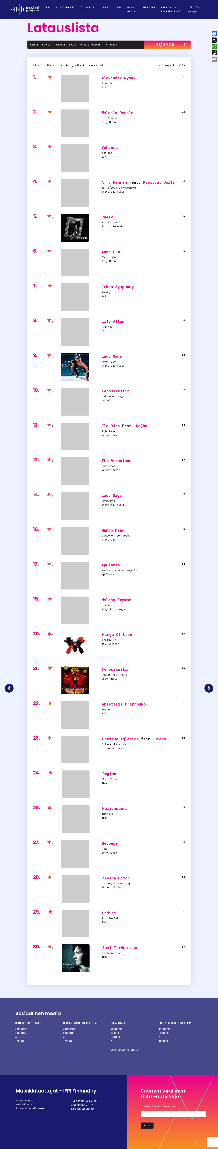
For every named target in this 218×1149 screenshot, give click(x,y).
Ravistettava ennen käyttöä (119, 570)
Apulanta (110, 564)
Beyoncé (110, 843)
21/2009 (165, 44)
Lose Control (109, 118)
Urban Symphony (117, 286)
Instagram (21, 1028)
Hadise (109, 912)
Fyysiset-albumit (91, 44)
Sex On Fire (109, 640)
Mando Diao (112, 530)
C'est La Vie (108, 257)
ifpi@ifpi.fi (79, 1104)
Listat (105, 7)
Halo (104, 849)
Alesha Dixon (116, 878)
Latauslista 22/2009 (208, 688)
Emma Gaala (131, 9)
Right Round (108, 431)
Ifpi (47, 7)
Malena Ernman (116, 599)
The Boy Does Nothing (116, 883)
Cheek (107, 217)
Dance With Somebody (115, 535)
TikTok (115, 1032)
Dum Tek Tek (110, 918)
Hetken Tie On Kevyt (114, 675)
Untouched (108, 466)
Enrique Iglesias (120, 738)
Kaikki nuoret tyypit (113, 396)
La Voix (105, 605)
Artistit (111, 44)
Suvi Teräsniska (119, 947)
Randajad (107, 292)
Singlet (47, 44)
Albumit (60, 44)
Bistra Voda (109, 779)
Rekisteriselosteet (82, 1108)
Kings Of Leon (117, 634)
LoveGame (108, 501)
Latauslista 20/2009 (9, 688)
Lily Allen (112, 321)
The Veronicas (116, 460)
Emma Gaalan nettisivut (125, 1049)
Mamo (106, 709)
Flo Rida (110, 425)
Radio (72, 44)
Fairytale (107, 83)
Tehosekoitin (115, 391)
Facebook (20, 1032)
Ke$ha (141, 425)
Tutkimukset (65, 7)
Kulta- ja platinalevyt (171, 9)
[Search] (191, 7)
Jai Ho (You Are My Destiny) (118, 188)
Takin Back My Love (114, 744)
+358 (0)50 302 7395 (83, 1100)
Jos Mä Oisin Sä (110, 222)
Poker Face (108, 362)
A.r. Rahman (114, 182)
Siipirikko (107, 814)
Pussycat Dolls (159, 182)
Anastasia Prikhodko (124, 704)
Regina (109, 773)
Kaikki (34, 44)
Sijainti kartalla (27, 1108)
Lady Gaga (111, 356)
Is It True (106, 153)
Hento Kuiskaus (111, 953)
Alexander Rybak (118, 77)
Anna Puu (110, 251)
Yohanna (109, 147)
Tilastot (87, 7)
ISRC (118, 7)
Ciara (160, 738)
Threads (19, 1040)
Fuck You (107, 327)
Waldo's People (117, 112)
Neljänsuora (115, 808)
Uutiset (149, 7)
